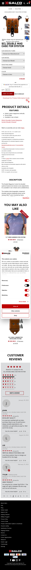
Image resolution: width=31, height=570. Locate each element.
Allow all (15, 306)
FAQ (2, 505)
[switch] (27, 285)
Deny (15, 315)
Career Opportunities (6, 537)
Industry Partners (5, 514)
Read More (26, 198)
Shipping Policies (5, 530)
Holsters (18, 9)
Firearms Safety (5, 526)
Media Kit (3, 539)
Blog (2, 507)
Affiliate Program (5, 517)
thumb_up (19, 431)
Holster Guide (4, 510)
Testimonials (4, 544)
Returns (3, 533)
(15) (15, 375)
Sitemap (3, 546)
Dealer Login (4, 542)
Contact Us (4, 535)
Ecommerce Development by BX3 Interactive (15, 564)
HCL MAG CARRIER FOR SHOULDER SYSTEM (15, 338)
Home (10, 9)
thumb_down (23, 431)
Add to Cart (8, 94)
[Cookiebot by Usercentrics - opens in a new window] (22, 253)
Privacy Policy (4, 519)
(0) (15, 378)
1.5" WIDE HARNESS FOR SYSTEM (15, 237)
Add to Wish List (19, 94)
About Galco (4, 503)
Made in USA (4, 512)
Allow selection (15, 311)
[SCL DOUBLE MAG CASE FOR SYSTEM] (13, 26)
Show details (22, 301)
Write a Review (15, 393)
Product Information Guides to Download (11, 523)
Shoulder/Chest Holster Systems (16, 12)
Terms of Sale (4, 521)
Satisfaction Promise (6, 528)
